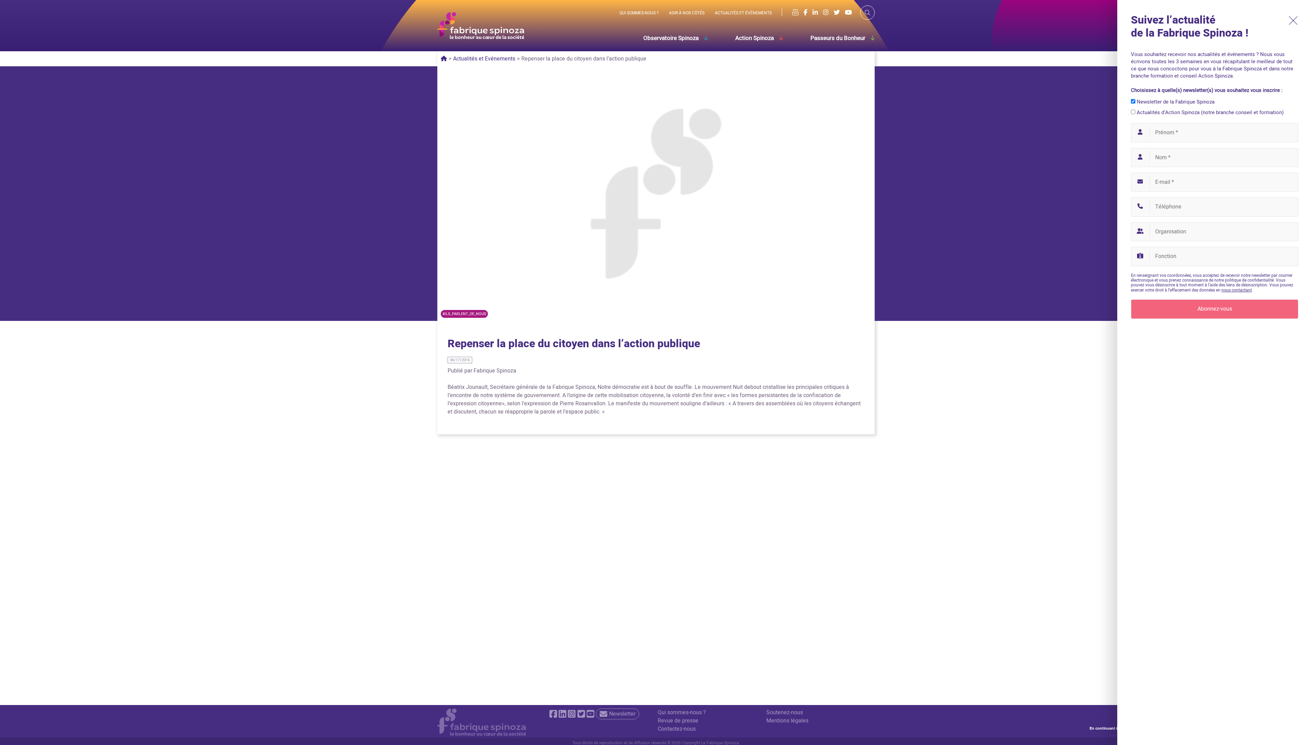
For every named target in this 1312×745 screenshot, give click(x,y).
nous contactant (1236, 290)
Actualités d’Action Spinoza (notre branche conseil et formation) (1209, 112)
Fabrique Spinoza (495, 371)
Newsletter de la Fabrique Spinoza (1175, 102)
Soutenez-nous (784, 712)
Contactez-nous (677, 729)
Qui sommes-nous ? (682, 712)
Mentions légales (787, 721)
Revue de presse (678, 721)
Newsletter (622, 714)
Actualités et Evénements (484, 59)
